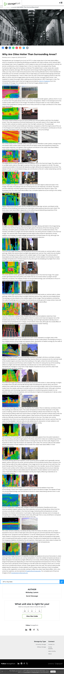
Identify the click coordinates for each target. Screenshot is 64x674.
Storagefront (8, 664)
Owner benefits (50, 647)
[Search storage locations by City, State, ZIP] (57, 3)
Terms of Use (35, 672)
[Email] (27, 48)
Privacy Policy (26, 672)
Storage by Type (40, 641)
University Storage (41, 644)
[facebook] (24, 663)
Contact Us (51, 644)
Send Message (32, 596)
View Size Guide (32, 616)
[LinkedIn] (10, 48)
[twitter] (38, 629)
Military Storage (41, 647)
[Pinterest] (16, 48)
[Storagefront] (12, 5)
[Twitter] (6, 48)
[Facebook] (3, 48)
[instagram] (30, 629)
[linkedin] (26, 629)
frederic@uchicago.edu (33, 571)
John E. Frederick (44, 81)
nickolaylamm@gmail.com (10, 85)
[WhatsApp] (13, 48)
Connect (51, 641)
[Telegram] (24, 48)
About (50, 654)
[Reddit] (20, 48)
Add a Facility (52, 651)
